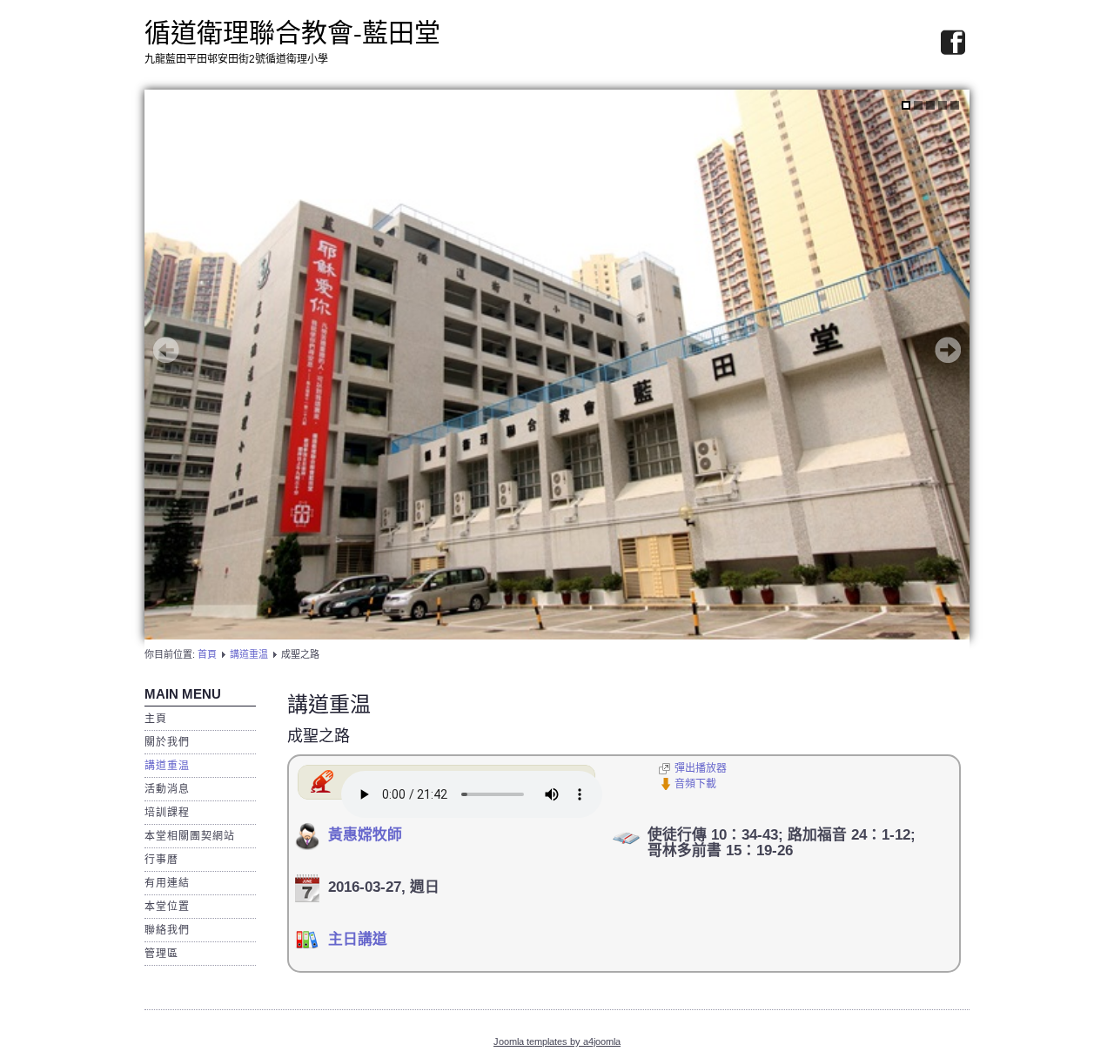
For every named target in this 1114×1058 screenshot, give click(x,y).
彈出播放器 (700, 768)
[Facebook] (953, 43)
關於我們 (167, 742)
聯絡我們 (167, 930)
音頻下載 (695, 784)
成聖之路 (318, 736)
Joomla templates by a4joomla (557, 1041)
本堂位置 (167, 907)
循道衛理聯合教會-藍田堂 (292, 31)
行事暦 (161, 860)
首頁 (207, 654)
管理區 (161, 954)
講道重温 (249, 654)
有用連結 (167, 883)
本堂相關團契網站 (189, 836)
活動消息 (167, 789)
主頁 (155, 719)
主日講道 (357, 939)
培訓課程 (167, 813)
